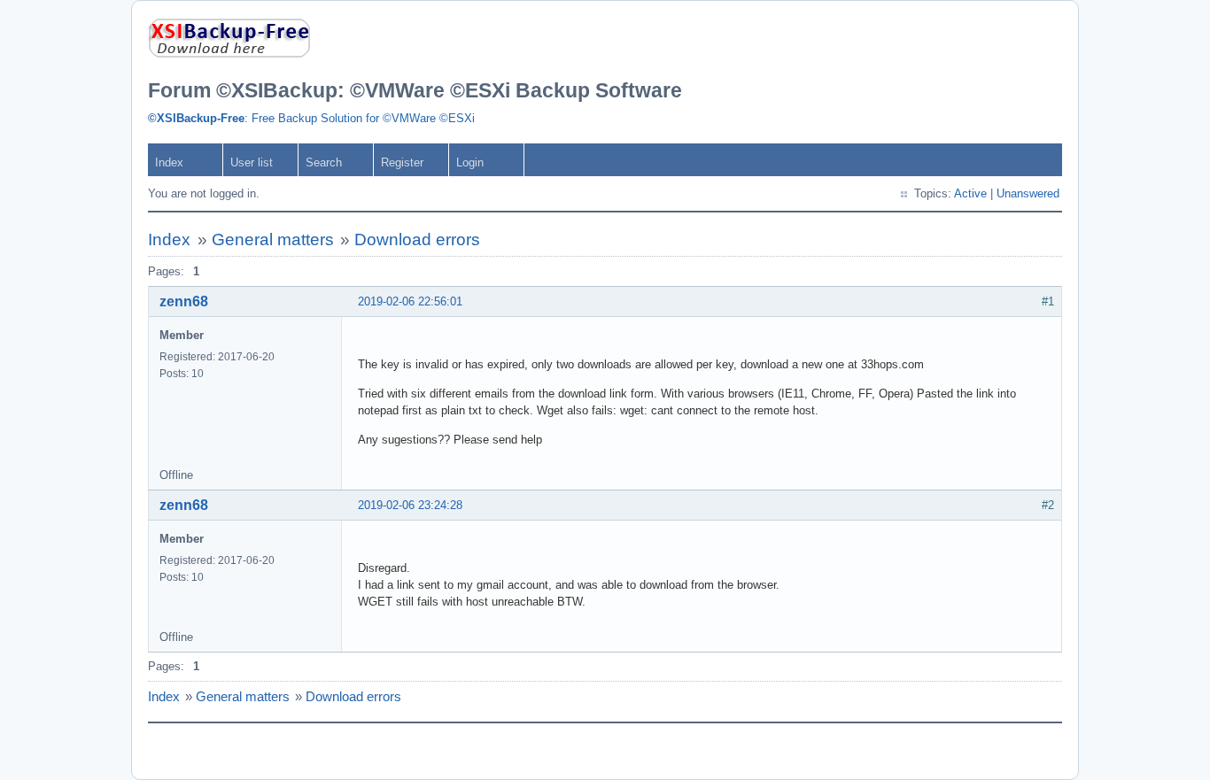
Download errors (417, 239)
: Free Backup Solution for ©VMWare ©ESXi (311, 118)
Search (324, 162)
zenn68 (183, 301)
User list (251, 162)
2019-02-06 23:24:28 (410, 505)
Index (169, 162)
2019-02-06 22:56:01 (410, 301)
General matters (273, 239)
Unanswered (1028, 193)
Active (970, 193)
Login (470, 162)
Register (402, 162)
